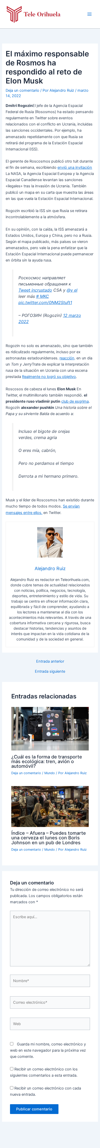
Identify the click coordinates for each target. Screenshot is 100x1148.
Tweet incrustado (35, 290)
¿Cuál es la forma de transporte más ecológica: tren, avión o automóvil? (46, 761)
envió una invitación (74, 167)
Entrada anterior (50, 661)
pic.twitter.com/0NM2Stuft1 (45, 302)
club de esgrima (75, 401)
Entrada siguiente (50, 671)
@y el (72, 290)
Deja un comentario (22, 90)
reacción (66, 358)
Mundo (49, 773)
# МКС (42, 296)
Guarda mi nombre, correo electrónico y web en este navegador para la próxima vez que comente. (48, 1050)
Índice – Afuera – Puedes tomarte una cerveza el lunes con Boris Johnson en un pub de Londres (48, 837)
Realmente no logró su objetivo (49, 376)
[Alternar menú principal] (89, 14)
